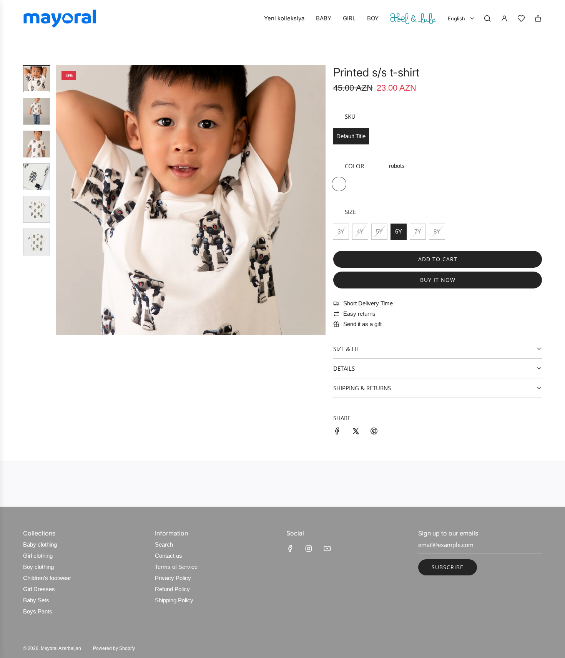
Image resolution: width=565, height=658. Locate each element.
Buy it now (437, 279)
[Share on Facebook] (337, 432)
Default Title (351, 136)
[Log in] (504, 18)
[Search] (487, 18)
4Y (360, 231)
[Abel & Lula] (413, 18)
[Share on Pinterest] (374, 432)
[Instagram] (308, 548)
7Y (417, 231)
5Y (379, 231)
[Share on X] (355, 432)
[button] (62, 200)
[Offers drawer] (521, 18)
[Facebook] (290, 548)
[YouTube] (327, 548)
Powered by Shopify (114, 648)
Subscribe (448, 567)
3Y (340, 231)
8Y (437, 231)
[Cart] (538, 18)
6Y (398, 231)
